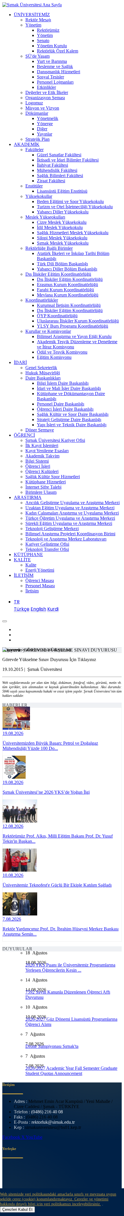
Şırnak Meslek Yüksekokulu (63, 243)
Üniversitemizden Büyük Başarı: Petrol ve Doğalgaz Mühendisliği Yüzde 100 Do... (50, 746)
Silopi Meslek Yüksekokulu (62, 237)
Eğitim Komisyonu (54, 357)
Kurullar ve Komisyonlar (48, 331)
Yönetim (33, 24)
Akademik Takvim (42, 455)
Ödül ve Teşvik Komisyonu (62, 352)
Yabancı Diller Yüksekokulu (63, 211)
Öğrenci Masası (39, 580)
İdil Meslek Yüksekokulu (60, 227)
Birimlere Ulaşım (41, 492)
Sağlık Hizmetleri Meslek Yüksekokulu (72, 232)
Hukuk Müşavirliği (42, 372)
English (38, 609)
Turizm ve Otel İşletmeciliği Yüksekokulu (75, 206)
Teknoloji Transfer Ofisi (47, 549)
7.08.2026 (12, 919)
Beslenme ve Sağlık (55, 66)
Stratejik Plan (37, 139)
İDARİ (20, 362)
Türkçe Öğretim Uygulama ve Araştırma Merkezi (70, 518)
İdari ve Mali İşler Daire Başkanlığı (69, 388)
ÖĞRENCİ (24, 435)
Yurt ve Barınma (52, 61)
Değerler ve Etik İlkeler (46, 92)
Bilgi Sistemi (37, 461)
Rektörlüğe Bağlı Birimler (49, 248)
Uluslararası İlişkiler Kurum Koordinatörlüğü (78, 320)
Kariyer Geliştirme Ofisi (47, 544)
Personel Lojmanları (55, 82)
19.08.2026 (13, 733)
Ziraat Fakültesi (51, 180)
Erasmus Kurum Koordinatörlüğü (67, 284)
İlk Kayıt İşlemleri (41, 445)
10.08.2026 (13, 875)
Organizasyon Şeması (45, 97)
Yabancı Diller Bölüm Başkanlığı (67, 269)
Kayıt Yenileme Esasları (47, 450)
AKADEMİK (27, 144)
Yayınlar (44, 134)
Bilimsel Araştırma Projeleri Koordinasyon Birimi (70, 533)
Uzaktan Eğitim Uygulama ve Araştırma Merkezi (69, 507)
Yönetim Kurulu (52, 45)
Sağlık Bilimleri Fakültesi (60, 175)
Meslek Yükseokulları (45, 217)
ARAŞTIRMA (28, 497)
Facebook (11, 1137)
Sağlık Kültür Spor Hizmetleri (52, 476)
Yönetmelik (47, 118)
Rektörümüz (48, 30)
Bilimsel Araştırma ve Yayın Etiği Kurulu (74, 336)
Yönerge (45, 123)
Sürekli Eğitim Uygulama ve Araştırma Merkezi (68, 523)
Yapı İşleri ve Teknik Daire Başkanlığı (71, 424)
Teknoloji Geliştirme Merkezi (52, 528)
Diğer (42, 128)
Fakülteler (34, 149)
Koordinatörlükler (41, 300)
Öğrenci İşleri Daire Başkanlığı (65, 409)
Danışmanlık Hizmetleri (58, 71)
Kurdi (53, 609)
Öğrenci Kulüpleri (42, 471)
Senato (43, 40)
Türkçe (21, 609)
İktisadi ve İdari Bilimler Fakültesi (68, 159)
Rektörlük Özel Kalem (57, 50)
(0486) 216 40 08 (47, 1111)
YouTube (34, 1137)
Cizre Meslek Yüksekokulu (62, 222)
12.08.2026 (13, 826)
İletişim (32, 590)
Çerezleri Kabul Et (17, 1209)
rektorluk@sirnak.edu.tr (53, 1122)
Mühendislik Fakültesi (57, 170)
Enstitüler (34, 185)
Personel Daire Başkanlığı (60, 403)
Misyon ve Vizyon (42, 108)
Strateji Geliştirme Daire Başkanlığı (69, 419)
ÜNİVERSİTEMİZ (32, 14)
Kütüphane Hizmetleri (45, 481)
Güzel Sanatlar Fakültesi (59, 154)
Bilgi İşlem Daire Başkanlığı (63, 383)
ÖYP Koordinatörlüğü (57, 315)
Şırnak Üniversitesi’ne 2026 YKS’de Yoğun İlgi (46, 792)
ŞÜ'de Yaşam (37, 56)
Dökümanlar (36, 113)
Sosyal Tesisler (50, 76)
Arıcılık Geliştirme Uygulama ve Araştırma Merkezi (72, 502)
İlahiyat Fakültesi (52, 165)
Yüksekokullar (38, 196)
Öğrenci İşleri (37, 466)
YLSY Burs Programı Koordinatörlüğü (72, 326)
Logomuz (34, 102)
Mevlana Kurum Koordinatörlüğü (67, 294)
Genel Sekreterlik (41, 367)
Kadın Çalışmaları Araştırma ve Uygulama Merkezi (72, 513)
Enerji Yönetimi (39, 570)
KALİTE (22, 559)
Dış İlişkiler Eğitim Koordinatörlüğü (58, 274)
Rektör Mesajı (38, 19)
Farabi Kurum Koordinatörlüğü (65, 289)
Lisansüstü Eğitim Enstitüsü (62, 191)
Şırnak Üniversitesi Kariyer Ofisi (55, 440)
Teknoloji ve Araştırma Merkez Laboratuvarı (65, 538)
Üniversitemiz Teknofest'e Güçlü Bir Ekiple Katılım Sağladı (57, 885)
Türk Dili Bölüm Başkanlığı (62, 263)
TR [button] (17, 601)
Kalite (30, 564)
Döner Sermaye (39, 429)
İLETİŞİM (23, 575)
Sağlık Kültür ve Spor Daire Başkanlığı (72, 414)
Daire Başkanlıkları (43, 378)
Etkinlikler (46, 87)
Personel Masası (40, 585)
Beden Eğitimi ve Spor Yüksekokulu (70, 201)
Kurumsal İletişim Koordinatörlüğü (69, 305)
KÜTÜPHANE (28, 554)
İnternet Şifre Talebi (43, 487)
